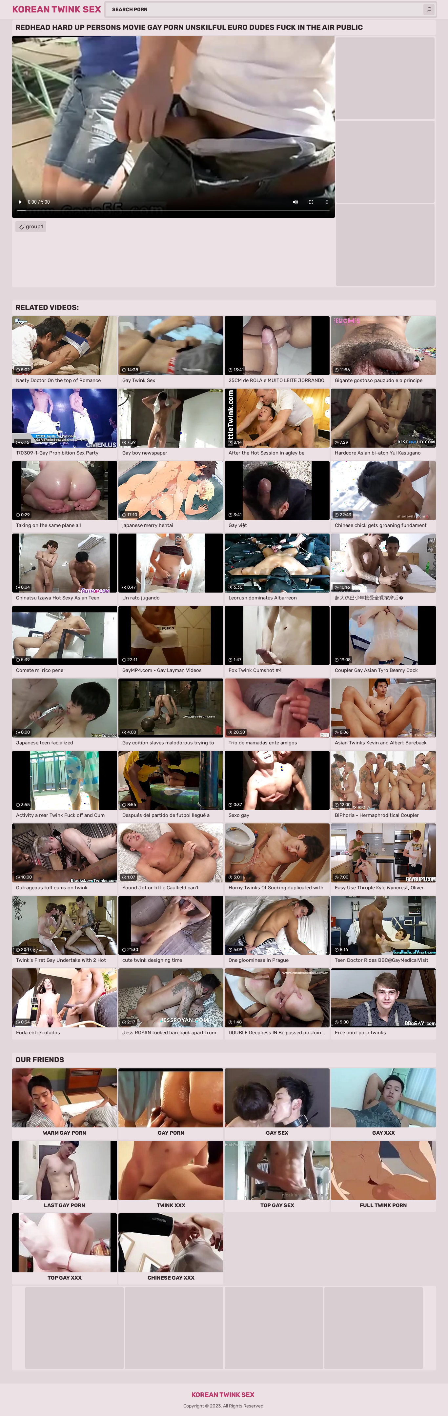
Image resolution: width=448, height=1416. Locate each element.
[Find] (429, 9)
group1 (34, 226)
